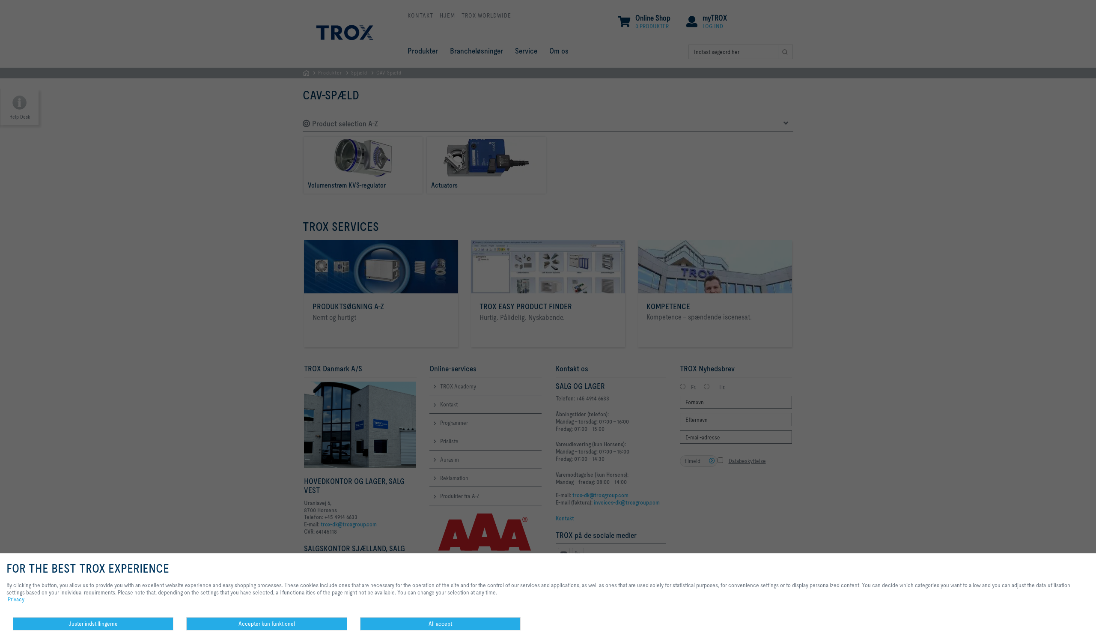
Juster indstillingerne (93, 623)
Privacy (16, 599)
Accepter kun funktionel (266, 623)
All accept (440, 623)
